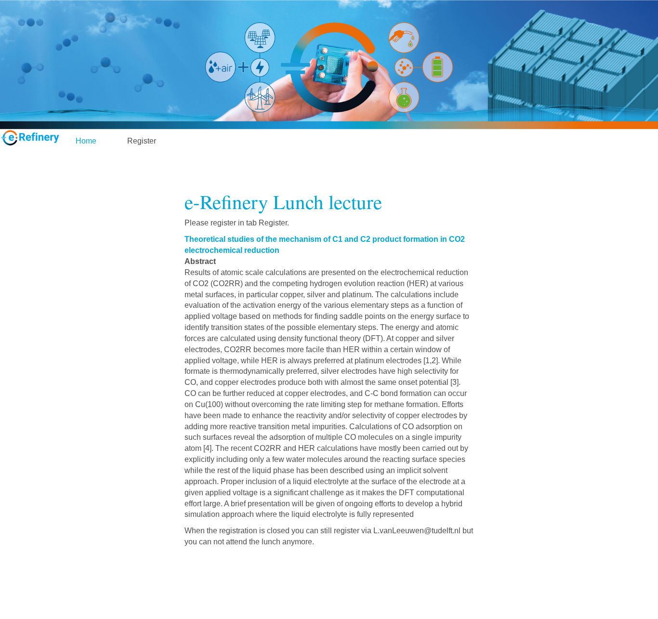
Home (86, 141)
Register (141, 141)
